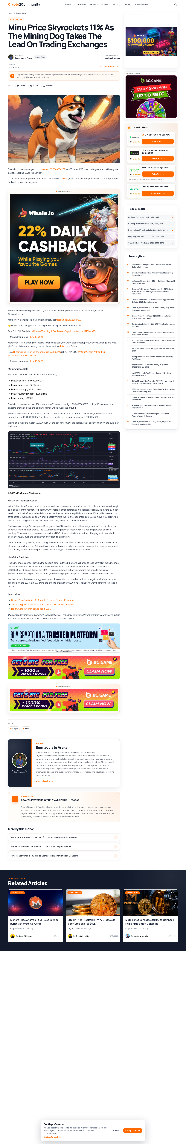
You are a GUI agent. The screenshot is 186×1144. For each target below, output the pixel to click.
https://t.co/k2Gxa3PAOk (42, 351)
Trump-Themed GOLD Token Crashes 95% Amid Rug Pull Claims (152, 357)
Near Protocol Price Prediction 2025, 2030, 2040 (148, 230)
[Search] (175, 4)
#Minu (35, 331)
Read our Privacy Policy (53, 1137)
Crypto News (80, 4)
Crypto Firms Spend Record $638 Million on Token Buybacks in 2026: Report (151, 317)
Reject (116, 1130)
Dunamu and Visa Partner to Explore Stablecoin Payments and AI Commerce (150, 415)
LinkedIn (50, 85)
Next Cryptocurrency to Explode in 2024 (31, 608)
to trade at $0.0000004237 (52, 169)
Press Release (141, 4)
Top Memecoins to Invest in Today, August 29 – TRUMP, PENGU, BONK (151, 366)
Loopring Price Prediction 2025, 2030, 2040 (146, 236)
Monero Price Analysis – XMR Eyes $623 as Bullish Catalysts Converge (43, 837)
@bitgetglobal (19, 351)
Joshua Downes (112, 58)
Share (35, 85)
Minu (27, 729)
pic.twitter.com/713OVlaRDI (82, 331)
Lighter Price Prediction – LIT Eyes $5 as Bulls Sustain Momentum (153, 398)
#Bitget (89, 351)
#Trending (44, 331)
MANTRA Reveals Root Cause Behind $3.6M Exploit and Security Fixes (152, 374)
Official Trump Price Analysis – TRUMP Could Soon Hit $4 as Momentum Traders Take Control (153, 382)
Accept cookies (132, 1130)
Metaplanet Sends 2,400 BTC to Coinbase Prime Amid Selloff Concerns (44, 855)
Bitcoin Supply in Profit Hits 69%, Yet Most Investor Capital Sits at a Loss (152, 406)
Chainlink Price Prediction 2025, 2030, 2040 (146, 243)
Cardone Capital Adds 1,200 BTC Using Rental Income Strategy (153, 325)
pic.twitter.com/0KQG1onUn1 (22, 355)
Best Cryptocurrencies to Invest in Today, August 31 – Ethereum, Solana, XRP (153, 309)
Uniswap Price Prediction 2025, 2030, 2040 (145, 224)
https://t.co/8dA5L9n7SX (68, 319)
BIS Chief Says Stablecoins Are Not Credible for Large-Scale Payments (153, 341)
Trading (127, 4)
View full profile (44, 781)
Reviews (94, 4)
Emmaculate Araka (52, 747)
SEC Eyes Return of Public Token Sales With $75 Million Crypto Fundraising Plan (153, 390)
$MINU (57, 351)
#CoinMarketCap (60, 331)
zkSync (62, 346)
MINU (65, 178)
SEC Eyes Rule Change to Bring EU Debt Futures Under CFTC (153, 349)
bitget (15, 729)
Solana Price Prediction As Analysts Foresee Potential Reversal (42, 600)
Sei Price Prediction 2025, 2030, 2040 (143, 217)
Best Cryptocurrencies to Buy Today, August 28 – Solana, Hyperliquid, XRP (152, 423)
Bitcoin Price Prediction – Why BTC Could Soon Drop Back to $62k (42, 846)
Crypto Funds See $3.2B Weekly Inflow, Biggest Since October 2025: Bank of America (153, 301)
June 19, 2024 (36, 336)
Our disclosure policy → (110, 66)
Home (68, 4)
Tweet (22, 85)
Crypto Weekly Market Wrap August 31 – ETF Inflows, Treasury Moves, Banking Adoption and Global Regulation (153, 291)
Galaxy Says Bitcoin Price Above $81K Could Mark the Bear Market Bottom (153, 333)
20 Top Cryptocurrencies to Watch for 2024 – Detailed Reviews (42, 604)
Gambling (116, 4)
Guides (104, 4)
